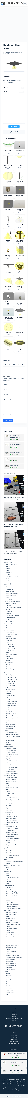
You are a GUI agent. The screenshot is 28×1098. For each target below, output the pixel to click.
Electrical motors (12, 677)
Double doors (11, 646)
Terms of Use (14, 1039)
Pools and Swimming (9, 836)
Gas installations (10, 591)
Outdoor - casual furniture (12, 822)
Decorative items (10, 793)
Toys (7, 808)
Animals (8, 665)
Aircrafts (8, 973)
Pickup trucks (9, 990)
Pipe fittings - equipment (12, 577)
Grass (7, 879)
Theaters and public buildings (13, 736)
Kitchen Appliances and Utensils (13, 800)
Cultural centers (10, 933)
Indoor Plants (9, 763)
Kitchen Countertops (13, 767)
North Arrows (9, 902)
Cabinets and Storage (11, 695)
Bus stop (8, 900)
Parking (8, 949)
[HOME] (3, 52)
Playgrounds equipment (12, 906)
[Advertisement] (14, 23)
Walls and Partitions (11, 622)
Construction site (8, 624)
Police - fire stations (11, 951)
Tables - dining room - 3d (12, 718)
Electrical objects (10, 685)
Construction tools (10, 628)
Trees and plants (8, 871)
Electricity (6, 673)
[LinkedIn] (18, 365)
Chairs (7, 697)
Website (6, 394)
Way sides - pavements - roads (13, 908)
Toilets (7, 579)
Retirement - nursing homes (13, 955)
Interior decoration (8, 746)
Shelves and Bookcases (12, 716)
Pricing (14, 1016)
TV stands (8, 720)
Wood (7, 869)
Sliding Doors (11, 650)
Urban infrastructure (9, 885)
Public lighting (9, 888)
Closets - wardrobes (11, 705)
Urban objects (7, 898)
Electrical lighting (10, 675)
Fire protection (9, 589)
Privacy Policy (14, 1037)
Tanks (7, 785)
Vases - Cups (9, 810)
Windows (8, 660)
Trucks (7, 994)
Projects (8, 953)
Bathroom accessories (11, 564)
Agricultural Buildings (11, 914)
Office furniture (9, 712)
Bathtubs (8, 568)
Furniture (6, 687)
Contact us (14, 1014)
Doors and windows (9, 630)
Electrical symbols (12, 679)
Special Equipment (10, 806)
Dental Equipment (10, 724)
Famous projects (10, 937)
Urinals (7, 581)
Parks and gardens (8, 812)
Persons (6, 824)
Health (5, 722)
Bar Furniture (9, 691)
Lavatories (8, 575)
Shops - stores (9, 961)
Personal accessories (11, 832)
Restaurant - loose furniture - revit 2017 (15, 436)
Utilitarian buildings (10, 969)
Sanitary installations (11, 595)
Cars (7, 984)
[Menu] (25, 3)
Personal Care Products (12, 834)
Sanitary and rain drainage (12, 593)
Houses (8, 941)
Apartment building (10, 918)
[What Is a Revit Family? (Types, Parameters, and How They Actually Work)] (14, 512)
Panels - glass (9, 658)
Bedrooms (8, 693)
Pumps (7, 783)
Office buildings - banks (11, 947)
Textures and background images (12, 865)
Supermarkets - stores (11, 963)
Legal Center (14, 1035)
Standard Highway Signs (12, 892)
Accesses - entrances (11, 912)
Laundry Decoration (11, 771)
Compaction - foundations (12, 845)
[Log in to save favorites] (23, 76)
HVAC (5, 738)
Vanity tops (9, 583)
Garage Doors (11, 648)
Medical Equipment (10, 726)
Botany (7, 873)
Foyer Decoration (10, 759)
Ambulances (9, 976)
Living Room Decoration (12, 773)
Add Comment (7, 399)
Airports (8, 916)
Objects (6, 789)
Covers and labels (10, 667)
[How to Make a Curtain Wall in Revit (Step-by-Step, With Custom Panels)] (14, 539)
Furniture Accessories (11, 710)
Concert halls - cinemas (11, 928)
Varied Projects (8, 910)
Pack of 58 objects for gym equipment (15, 445)
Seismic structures (10, 617)
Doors (7, 642)
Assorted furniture (10, 689)
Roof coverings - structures (12, 615)
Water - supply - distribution (12, 896)
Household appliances (11, 798)
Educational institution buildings (13, 935)
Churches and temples (11, 732)
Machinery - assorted (11, 779)
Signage (8, 863)
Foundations (9, 611)
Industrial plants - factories (12, 945)
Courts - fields (9, 851)
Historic (6, 730)
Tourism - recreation (11, 965)
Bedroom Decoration (11, 750)
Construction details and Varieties (12, 601)
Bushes (8, 875)
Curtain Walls (9, 640)
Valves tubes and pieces (12, 787)
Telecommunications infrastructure (14, 894)
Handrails (12, 459)
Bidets (7, 570)
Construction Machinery (12, 626)
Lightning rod (11, 683)
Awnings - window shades (12, 634)
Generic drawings (10, 669)
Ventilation (8, 744)
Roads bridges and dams (10, 840)
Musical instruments (11, 804)
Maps (7, 671)
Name (6, 384)
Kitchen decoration (10, 765)
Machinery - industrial (11, 781)
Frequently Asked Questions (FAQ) (14, 1018)
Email (5, 389)
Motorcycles (9, 988)
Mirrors (8, 802)
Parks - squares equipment (12, 904)
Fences (8, 814)
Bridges (8, 843)
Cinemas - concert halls (11, 701)
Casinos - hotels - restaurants (13, 924)
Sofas (9, 699)
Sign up (14, 1020)
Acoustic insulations (11, 603)
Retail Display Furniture (11, 714)
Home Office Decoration (12, 761)
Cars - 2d (8, 986)
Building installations (9, 585)
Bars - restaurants (10, 920)
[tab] (7, 76)
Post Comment (8, 420)
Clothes (8, 791)
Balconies (8, 636)
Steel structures (10, 620)
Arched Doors (11, 644)
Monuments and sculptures (12, 734)
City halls (8, 926)
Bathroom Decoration (11, 748)
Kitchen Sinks (11, 769)
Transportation (9, 967)
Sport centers (9, 857)
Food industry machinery (12, 777)
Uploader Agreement (14, 1043)
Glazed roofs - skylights (12, 654)
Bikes (7, 978)
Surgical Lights (9, 728)
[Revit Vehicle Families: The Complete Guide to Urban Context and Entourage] (14, 485)
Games (7, 795)
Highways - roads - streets (12, 847)
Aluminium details (10, 632)
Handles (8, 656)
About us (14, 1012)
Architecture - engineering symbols (14, 861)
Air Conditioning (10, 740)
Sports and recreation (9, 849)
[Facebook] (5, 365)
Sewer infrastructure (11, 890)
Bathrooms (8, 566)
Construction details (11, 638)
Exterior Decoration (11, 757)
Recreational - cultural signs (12, 855)
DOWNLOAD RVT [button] (14, 126)
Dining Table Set (14, 465)
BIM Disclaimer (14, 1041)
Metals (7, 867)
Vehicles (6, 971)
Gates (7, 652)
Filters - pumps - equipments (13, 838)
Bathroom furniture (8, 562)
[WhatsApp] (23, 365)
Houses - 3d (9, 943)
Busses (8, 982)
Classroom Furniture (11, 703)
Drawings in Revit (8, 662)
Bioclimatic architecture (12, 922)
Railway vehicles (10, 992)
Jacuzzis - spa (9, 572)
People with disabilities (11, 826)
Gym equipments (10, 853)
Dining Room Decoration (12, 755)
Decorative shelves (10, 752)
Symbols (6, 859)
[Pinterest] (14, 365)
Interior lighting (11, 681)
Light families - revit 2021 (16, 452)
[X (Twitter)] (9, 365)
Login (19, 132)
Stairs (7, 597)
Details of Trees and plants (12, 877)
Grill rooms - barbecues (11, 820)
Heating (8, 742)
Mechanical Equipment (9, 775)
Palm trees (8, 881)
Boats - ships (9, 980)
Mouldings (8, 613)
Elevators (8, 587)
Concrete (8, 605)
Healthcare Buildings (11, 939)
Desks (7, 707)
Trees (7, 883)
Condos (8, 930)
